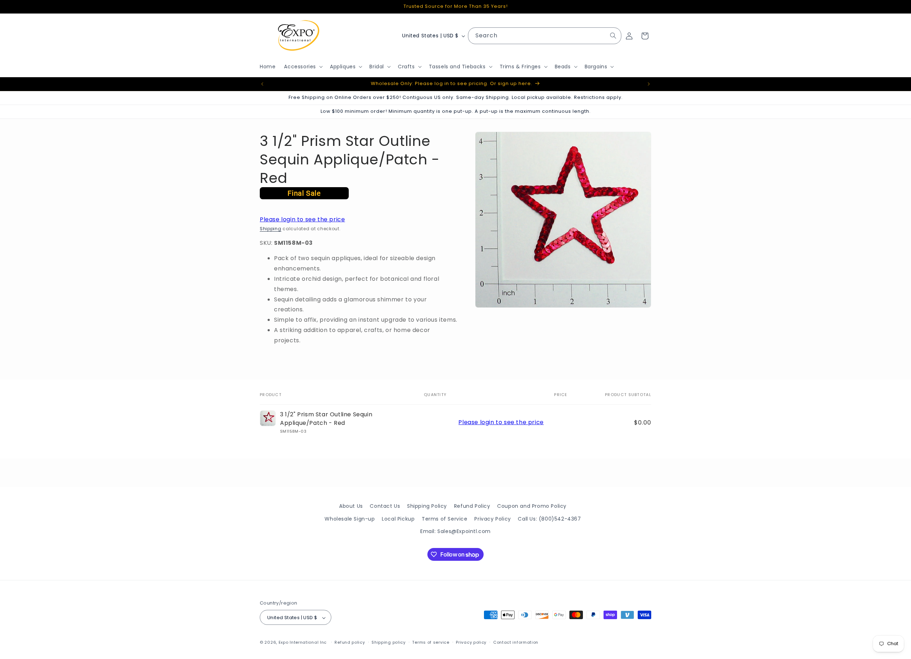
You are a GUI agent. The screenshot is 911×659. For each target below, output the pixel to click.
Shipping (270, 229)
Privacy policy (471, 642)
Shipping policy (389, 642)
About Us (351, 506)
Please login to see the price (302, 220)
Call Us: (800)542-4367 (549, 518)
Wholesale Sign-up (350, 518)
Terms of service (430, 642)
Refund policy (350, 642)
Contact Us (385, 506)
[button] (303, 66)
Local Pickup (398, 518)
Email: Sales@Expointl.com (455, 530)
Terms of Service (445, 518)
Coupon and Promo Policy (532, 506)
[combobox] (544, 36)
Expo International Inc (303, 642)
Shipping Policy (427, 506)
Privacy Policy (492, 518)
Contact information (515, 642)
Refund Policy (472, 506)
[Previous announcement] (262, 84)
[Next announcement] (649, 84)
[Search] (613, 35)
